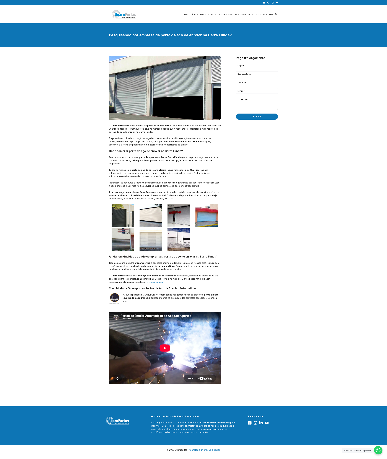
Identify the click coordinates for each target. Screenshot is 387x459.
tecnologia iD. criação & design (205, 450)
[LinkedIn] (272, 2)
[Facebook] (263, 2)
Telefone (242, 82)
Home (186, 14)
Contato (268, 14)
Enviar (257, 116)
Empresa (242, 65)
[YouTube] (276, 2)
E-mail (241, 91)
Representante (244, 74)
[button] (276, 14)
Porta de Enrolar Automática (234, 14)
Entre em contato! (155, 282)
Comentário (243, 99)
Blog (258, 14)
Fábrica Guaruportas (202, 14)
